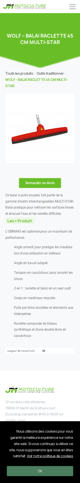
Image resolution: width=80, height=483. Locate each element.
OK (40, 471)
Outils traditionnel (50, 73)
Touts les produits (19, 73)
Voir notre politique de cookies (50, 456)
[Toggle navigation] (72, 6)
